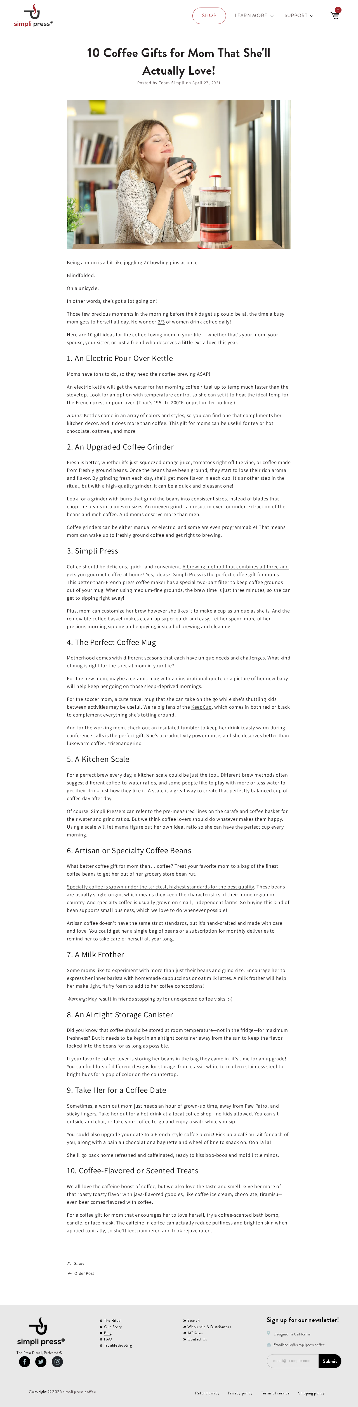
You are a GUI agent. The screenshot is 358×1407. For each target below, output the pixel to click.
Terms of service (275, 1393)
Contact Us (197, 1339)
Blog (108, 1333)
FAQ (108, 1339)
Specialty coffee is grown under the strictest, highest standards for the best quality (160, 886)
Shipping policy (311, 1393)
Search (193, 1320)
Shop (209, 15)
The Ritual (113, 1320)
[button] (253, 15)
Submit (330, 1361)
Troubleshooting (118, 1345)
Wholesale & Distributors (209, 1327)
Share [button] (79, 1263)
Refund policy (207, 1393)
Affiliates (195, 1333)
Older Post (84, 1273)
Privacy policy (240, 1393)
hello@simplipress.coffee (304, 1344)
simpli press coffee (79, 1391)
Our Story (113, 1327)
